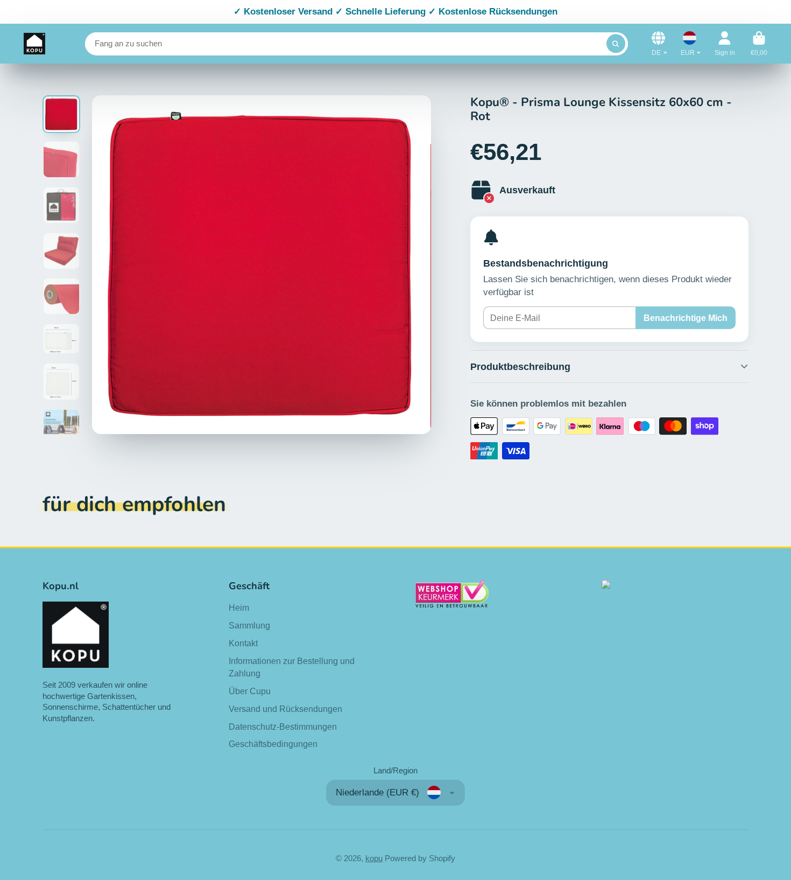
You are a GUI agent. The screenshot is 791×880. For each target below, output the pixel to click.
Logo (34, 43)
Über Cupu (250, 691)
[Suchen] (615, 43)
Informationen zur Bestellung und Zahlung (292, 667)
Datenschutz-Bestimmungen (283, 726)
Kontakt (243, 643)
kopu (374, 858)
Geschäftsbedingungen (273, 744)
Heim (239, 607)
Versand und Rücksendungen (285, 709)
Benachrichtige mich (686, 318)
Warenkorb (759, 43)
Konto (725, 43)
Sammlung (249, 625)
